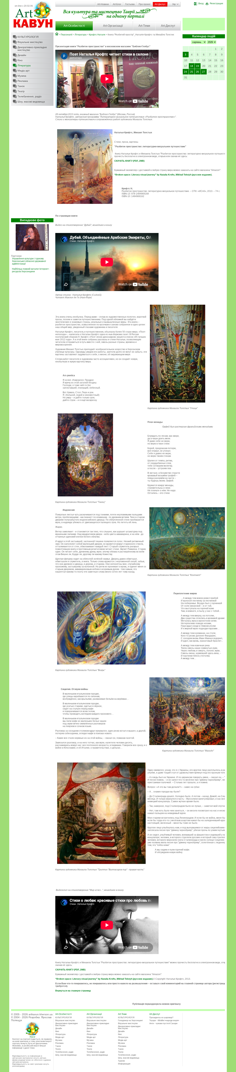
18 (191, 66)
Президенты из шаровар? (161, 1017)
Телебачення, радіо (29, 96)
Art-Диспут (160, 4)
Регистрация (216, 3)
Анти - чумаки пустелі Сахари (163, 1023)
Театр (21, 91)
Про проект (145, 4)
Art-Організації (113, 25)
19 (197, 66)
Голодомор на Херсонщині (130, 1020)
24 (185, 71)
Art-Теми (144, 25)
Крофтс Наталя (97, 34)
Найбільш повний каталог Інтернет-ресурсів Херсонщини (30, 270)
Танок (21, 86)
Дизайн (22, 55)
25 (191, 71)
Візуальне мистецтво (30, 42)
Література (24, 65)
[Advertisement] (32, 163)
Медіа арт (24, 70)
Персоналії (66, 34)
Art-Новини (103, 4)
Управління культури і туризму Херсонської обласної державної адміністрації (29, 261)
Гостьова (130, 4)
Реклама (23, 80)
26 (197, 71)
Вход (201, 3)
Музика (22, 75)
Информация (124, 1064)
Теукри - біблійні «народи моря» (164, 1020)
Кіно (20, 60)
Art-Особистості (74, 25)
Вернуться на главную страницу (73, 990)
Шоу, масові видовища (31, 101)
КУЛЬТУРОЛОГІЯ (28, 36)
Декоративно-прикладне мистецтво (32, 48)
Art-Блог (117, 4)
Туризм (121, 1061)
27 (203, 71)
